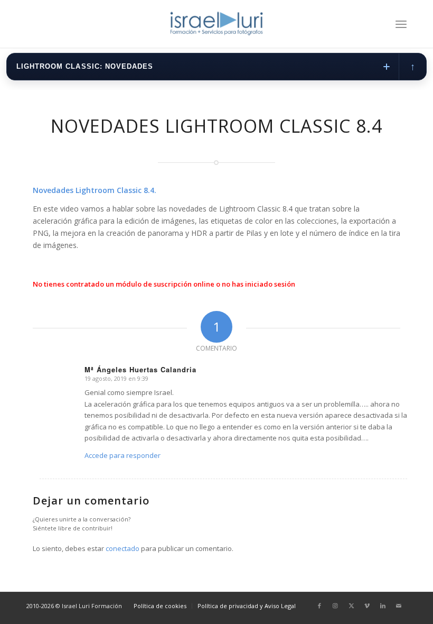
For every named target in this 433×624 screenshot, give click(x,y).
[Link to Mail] (399, 605)
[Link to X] (351, 605)
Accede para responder (122, 455)
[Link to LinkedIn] (383, 605)
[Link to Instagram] (335, 605)
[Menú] (401, 24)
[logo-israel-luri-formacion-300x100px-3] (216, 24)
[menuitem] (401, 24)
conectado (122, 548)
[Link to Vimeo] (367, 605)
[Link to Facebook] (319, 605)
